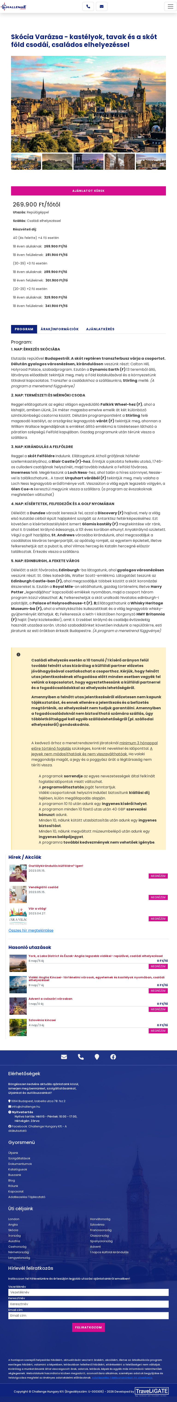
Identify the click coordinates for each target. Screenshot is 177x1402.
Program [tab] (24, 329)
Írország (14, 1236)
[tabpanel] (88, 486)
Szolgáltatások (19, 1158)
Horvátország (100, 1219)
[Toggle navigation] (170, 6)
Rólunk (13, 1186)
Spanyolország (101, 1241)
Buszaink (14, 1175)
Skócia (13, 1230)
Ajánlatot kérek (88, 191)
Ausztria (14, 1241)
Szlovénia (97, 1225)
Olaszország (99, 1236)
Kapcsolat (16, 1191)
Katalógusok (17, 1169)
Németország (18, 1252)
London (13, 1219)
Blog (11, 1180)
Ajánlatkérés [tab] (100, 329)
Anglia (13, 1225)
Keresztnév (16, 1298)
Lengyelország (19, 1258)
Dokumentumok (20, 1164)
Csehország (17, 1247)
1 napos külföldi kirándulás (109, 1252)
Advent (95, 1247)
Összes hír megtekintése (31, 930)
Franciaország (101, 1230)
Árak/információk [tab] (60, 329)
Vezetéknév (17, 1287)
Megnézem (158, 876)
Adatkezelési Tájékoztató (26, 1197)
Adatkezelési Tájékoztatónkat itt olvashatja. (122, 1377)
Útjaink (13, 1153)
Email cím (15, 1310)
